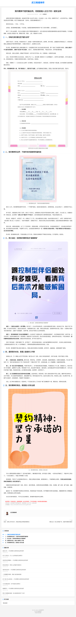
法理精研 (44, 14)
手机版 (36, 612)
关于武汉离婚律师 (38, 611)
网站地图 (39, 612)
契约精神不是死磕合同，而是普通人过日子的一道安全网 (38, 11)
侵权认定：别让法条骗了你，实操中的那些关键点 (60, 521)
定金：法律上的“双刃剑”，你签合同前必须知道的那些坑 (16, 521)
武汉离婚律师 (38, 2)
